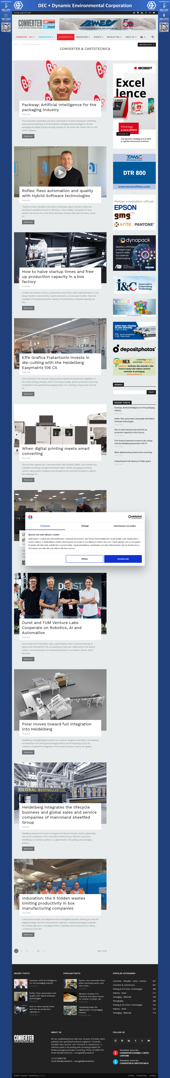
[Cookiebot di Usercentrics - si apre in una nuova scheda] (130, 517)
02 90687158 (60, 1058)
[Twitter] (150, 13)
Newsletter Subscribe (135, 1053)
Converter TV (66, 37)
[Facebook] (146, 13)
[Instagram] (134, 13)
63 (38, 951)
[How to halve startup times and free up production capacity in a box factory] (60, 257)
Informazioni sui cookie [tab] (125, 526)
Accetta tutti (123, 559)
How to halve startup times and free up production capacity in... (41, 1009)
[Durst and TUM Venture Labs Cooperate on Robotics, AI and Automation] (60, 603)
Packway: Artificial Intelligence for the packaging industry (134, 409)
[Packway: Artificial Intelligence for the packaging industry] (60, 85)
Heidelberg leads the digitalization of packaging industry (90, 1010)
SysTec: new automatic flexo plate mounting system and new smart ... (92, 983)
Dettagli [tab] (85, 526)
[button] (153, 37)
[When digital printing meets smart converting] (60, 429)
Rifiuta (85, 559)
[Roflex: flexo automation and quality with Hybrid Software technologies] (60, 171)
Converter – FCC (24, 37)
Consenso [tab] (45, 526)
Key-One (41, 1075)
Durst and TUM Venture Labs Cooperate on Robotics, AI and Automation (52, 627)
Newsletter (113, 37)
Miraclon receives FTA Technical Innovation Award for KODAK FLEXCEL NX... (91, 996)
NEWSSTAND (82, 37)
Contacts (152, 1075)
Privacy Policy (142, 1075)
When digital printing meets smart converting (133, 452)
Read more (28, 136)
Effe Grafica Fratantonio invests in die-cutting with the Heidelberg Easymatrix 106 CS (56, 362)
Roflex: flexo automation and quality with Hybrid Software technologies (134, 420)
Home (16, 44)
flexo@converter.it (64, 1061)
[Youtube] (154, 13)
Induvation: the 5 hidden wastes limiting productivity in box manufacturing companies (53, 903)
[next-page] (44, 951)
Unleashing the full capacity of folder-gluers (132, 461)
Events (97, 37)
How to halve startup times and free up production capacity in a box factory (58, 276)
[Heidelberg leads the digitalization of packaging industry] (70, 1010)
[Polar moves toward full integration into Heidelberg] (60, 700)
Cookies (131, 1075)
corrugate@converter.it (84, 1061)
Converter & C (46, 37)
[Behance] (138, 13)
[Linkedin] (142, 13)
